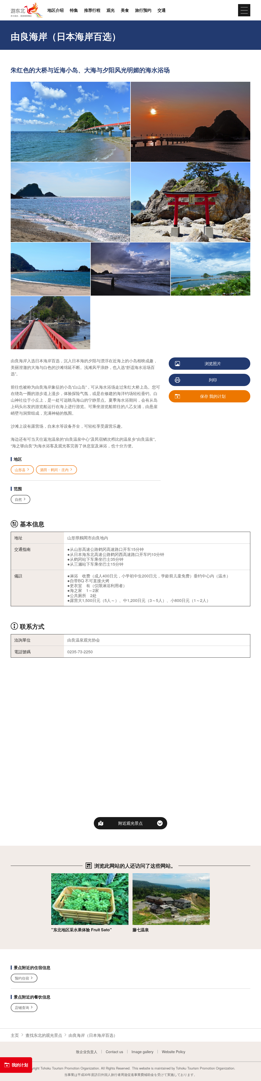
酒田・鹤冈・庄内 (54, 469)
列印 (213, 380)
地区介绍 (55, 10)
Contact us (114, 1051)
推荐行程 (92, 10)
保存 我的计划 (213, 396)
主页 (15, 1035)
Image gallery (142, 1051)
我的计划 (20, 1065)
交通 (162, 10)
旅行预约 (143, 10)
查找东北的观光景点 (43, 1035)
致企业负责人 (86, 1051)
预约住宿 (22, 978)
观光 (111, 10)
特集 (74, 10)
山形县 (20, 469)
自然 (18, 499)
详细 (55, 876)
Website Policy (173, 1051)
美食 (125, 10)
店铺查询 (22, 1007)
